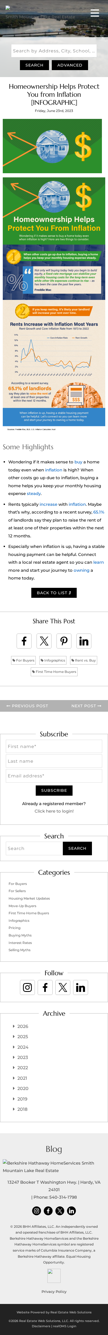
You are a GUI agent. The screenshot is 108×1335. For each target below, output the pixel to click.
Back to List (53, 592)
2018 (22, 1109)
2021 (22, 1078)
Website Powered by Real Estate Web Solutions (54, 1312)
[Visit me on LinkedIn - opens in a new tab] (80, 987)
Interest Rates (20, 943)
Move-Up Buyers (22, 906)
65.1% (98, 512)
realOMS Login (64, 1326)
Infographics (54, 660)
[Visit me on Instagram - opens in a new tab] (27, 987)
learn (98, 562)
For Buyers (24, 660)
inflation (53, 470)
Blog (54, 1149)
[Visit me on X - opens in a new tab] (62, 987)
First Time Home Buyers (55, 672)
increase (48, 504)
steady (34, 493)
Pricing (14, 928)
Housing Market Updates (29, 898)
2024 (23, 1047)
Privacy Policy (54, 1291)
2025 (22, 1036)
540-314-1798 (63, 1197)
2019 (22, 1099)
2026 (22, 1026)
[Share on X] (44, 641)
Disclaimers (41, 1326)
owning (81, 570)
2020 (23, 1088)
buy (78, 461)
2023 (22, 1057)
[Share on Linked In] (83, 641)
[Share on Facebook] (24, 641)
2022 (22, 1067)
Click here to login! (54, 811)
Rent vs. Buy (85, 660)
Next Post (84, 705)
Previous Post (29, 705)
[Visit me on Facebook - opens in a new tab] (45, 987)
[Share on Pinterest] (63, 641)
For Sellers (17, 891)
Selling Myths (19, 950)
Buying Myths (20, 935)
